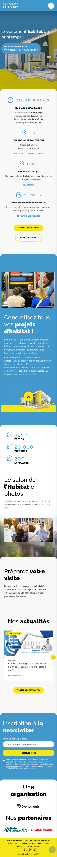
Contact (20, 846)
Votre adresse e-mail (15, 739)
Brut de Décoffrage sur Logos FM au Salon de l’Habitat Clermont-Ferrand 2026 (27, 666)
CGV (17, 843)
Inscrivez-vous (28, 753)
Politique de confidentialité (38, 841)
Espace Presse (34, 846)
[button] (28, 396)
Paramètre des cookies (32, 843)
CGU (10, 843)
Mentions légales (14, 841)
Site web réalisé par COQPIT (28, 854)
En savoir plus (15, 675)
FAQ (47, 843)
